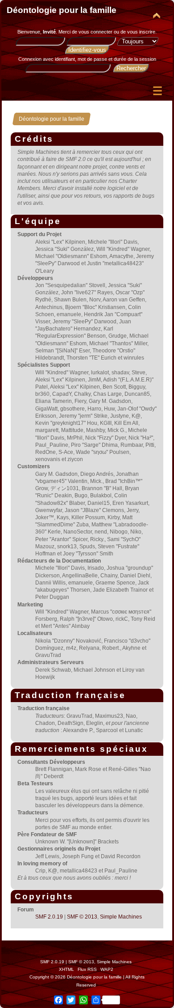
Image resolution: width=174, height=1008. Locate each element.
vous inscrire (141, 31)
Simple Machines (121, 917)
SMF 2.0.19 (49, 917)
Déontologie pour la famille (61, 10)
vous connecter (95, 31)
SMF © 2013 (82, 917)
